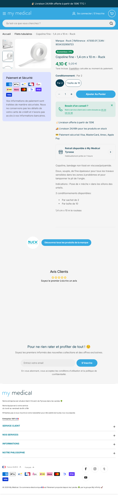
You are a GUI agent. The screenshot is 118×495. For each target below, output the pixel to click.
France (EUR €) (12, 467)
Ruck (68, 40)
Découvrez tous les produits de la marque (66, 242)
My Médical (13, 487)
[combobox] (59, 23)
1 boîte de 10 (73, 83)
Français (28, 467)
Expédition (74, 68)
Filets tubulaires (23, 33)
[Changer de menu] (4, 13)
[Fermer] (112, 105)
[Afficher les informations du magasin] (110, 152)
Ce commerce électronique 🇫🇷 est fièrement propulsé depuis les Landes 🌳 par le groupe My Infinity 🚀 (61, 487)
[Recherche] (111, 23)
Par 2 (60, 83)
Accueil (6, 33)
